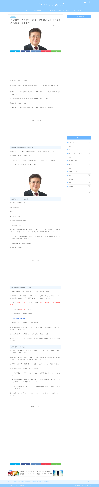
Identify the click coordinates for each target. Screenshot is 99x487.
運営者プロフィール (39, 10)
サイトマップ (77, 10)
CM (79, 146)
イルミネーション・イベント (79, 149)
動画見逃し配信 (79, 171)
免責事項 (22, 485)
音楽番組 (79, 186)
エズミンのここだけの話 (49, 4)
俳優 (79, 168)
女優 (79, 175)
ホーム (19, 10)
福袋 (79, 182)
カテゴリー (28, 10)
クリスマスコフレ (79, 160)
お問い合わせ (51, 10)
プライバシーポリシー (65, 10)
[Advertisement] (35, 65)
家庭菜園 (79, 179)
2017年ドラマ (79, 142)
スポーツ (79, 164)
